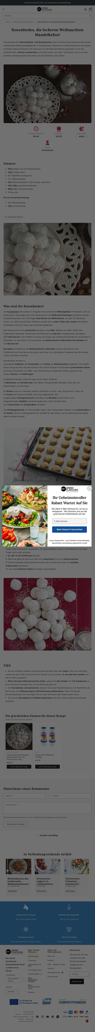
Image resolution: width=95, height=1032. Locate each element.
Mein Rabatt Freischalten (69, 529)
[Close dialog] (90, 488)
